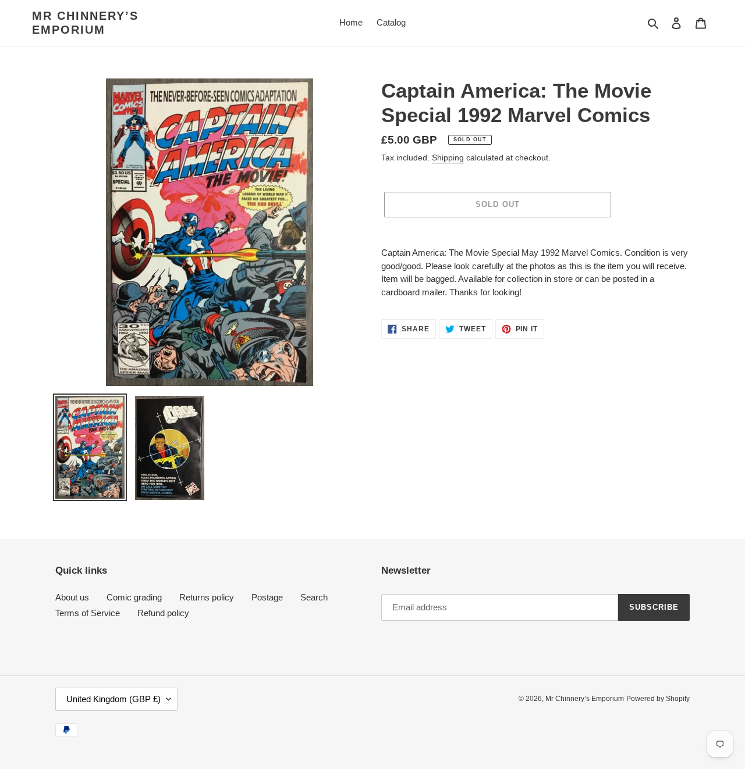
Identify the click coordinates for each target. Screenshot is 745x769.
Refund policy (163, 613)
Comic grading (134, 597)
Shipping (448, 157)
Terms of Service (87, 613)
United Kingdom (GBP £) (113, 699)
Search (314, 597)
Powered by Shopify (658, 699)
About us (72, 597)
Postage (267, 597)
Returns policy (206, 597)
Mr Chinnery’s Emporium (85, 22)
